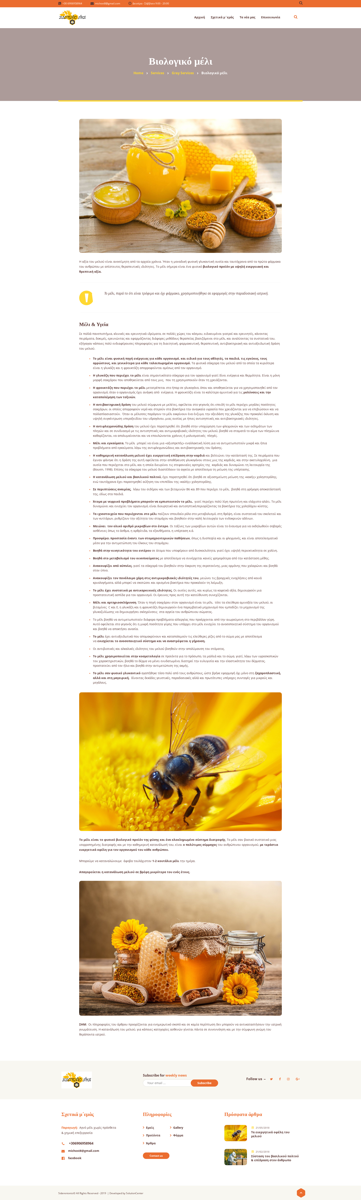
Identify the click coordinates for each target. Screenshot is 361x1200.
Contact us (156, 1155)
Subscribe (204, 1083)
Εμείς (150, 1128)
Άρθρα (151, 1143)
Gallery (178, 1128)
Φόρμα (178, 1135)
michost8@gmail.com (83, 1151)
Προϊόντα (153, 1135)
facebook (74, 1158)
